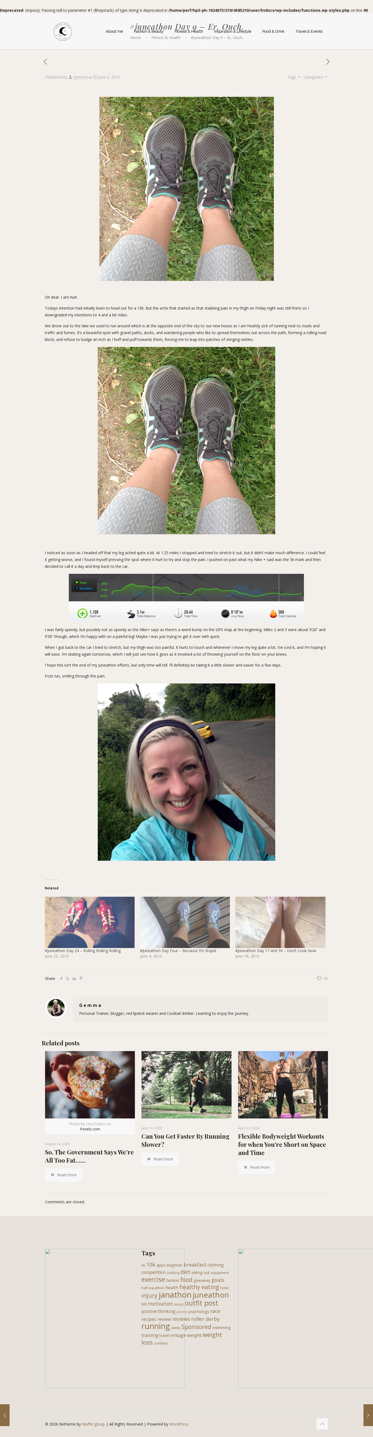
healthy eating (199, 1287)
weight (194, 1335)
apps (160, 1265)
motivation (160, 1303)
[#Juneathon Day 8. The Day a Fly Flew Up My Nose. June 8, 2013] (5, 1415)
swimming (221, 1327)
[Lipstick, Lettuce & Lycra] (63, 31)
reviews (181, 1319)
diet (185, 1272)
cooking (173, 1272)
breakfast (194, 1264)
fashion (172, 1280)
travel (164, 1335)
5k (143, 1265)
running (155, 1326)
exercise (153, 1279)
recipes (148, 1319)
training (149, 1335)
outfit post (201, 1302)
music (179, 1304)
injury (149, 1295)
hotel (224, 1287)
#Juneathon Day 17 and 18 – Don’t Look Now (275, 950)
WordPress (179, 1424)
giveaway (202, 1280)
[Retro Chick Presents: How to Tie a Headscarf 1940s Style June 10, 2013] (368, 1415)
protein (182, 1312)
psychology (199, 1311)
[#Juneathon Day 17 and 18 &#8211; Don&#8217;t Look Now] (280, 922)
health (171, 1288)
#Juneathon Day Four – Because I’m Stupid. (178, 950)
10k (150, 1264)
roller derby (205, 1318)
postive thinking (158, 1311)
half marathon (152, 1287)
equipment (220, 1272)
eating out (200, 1272)
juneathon (211, 1294)
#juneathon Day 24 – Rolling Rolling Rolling (83, 950)
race (215, 1311)
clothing (216, 1265)
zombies (161, 1343)
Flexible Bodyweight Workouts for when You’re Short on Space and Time (282, 1144)
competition (153, 1272)
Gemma (80, 77)
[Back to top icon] (322, 1424)
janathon (175, 1294)
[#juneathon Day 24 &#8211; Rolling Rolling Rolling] (90, 922)
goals (217, 1279)
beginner (174, 1265)
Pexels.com (90, 1129)
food (186, 1279)
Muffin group (93, 1424)
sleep (175, 1327)
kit (144, 1304)
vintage (178, 1335)
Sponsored (196, 1327)
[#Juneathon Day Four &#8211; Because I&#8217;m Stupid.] (185, 922)
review (164, 1319)
